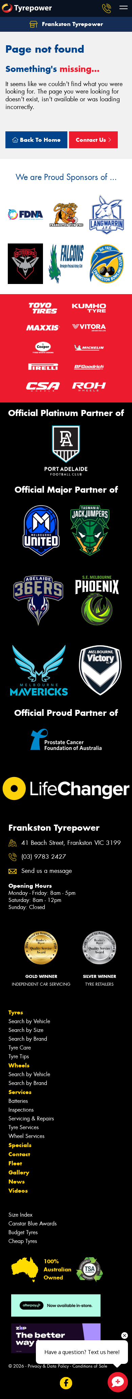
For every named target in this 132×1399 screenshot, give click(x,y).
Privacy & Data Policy (48, 1366)
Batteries (18, 1101)
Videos (18, 1190)
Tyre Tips (18, 1056)
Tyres (15, 1012)
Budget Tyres (23, 1232)
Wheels (18, 1065)
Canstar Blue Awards (32, 1223)
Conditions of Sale (89, 1366)
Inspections (21, 1109)
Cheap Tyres (22, 1241)
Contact (19, 1154)
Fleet (15, 1163)
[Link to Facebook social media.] (66, 1383)
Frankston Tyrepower (71, 24)
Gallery (18, 1172)
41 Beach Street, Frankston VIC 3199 (71, 843)
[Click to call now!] (106, 8)
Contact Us (92, 140)
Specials (19, 1145)
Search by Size (25, 1030)
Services (19, 1092)
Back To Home (39, 140)
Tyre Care (19, 1047)
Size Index (20, 1214)
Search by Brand (27, 1038)
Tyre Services (23, 1127)
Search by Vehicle (29, 1021)
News (16, 1181)
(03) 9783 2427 (43, 857)
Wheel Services (26, 1136)
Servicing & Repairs (31, 1118)
